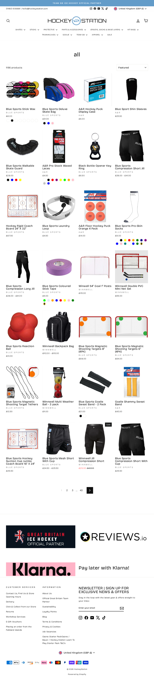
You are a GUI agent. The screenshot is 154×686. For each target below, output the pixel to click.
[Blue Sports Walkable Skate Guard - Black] (8, 179)
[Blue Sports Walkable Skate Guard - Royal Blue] (12, 179)
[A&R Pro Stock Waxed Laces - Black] (48, 179)
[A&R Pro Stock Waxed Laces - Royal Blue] (48, 183)
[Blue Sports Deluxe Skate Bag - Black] (44, 123)
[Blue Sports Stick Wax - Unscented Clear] (8, 120)
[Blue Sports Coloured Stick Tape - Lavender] (48, 300)
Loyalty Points (49, 611)
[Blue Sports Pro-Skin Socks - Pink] (121, 243)
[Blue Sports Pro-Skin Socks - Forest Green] (137, 243)
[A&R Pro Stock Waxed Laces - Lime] (64, 179)
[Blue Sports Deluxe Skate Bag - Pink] (52, 123)
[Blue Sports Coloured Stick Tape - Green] (72, 300)
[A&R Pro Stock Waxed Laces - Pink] (72, 179)
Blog (44, 616)
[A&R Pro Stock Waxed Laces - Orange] (68, 179)
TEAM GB (81, 35)
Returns (10, 611)
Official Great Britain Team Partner (55, 600)
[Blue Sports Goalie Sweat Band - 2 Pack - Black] (80, 416)
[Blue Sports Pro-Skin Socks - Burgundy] (129, 243)
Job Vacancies (49, 631)
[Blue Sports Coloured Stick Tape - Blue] (56, 300)
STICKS (33, 30)
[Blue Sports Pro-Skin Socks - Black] (121, 240)
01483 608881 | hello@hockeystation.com (27, 8)
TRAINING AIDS (49, 35)
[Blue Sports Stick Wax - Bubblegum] (32, 120)
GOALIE (66, 35)
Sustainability (49, 606)
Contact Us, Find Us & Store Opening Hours (20, 595)
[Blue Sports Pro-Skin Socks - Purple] (145, 240)
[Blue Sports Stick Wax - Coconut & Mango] (24, 120)
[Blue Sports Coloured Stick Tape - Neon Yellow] (64, 300)
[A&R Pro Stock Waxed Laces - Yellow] (60, 179)
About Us (47, 593)
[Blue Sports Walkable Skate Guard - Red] (16, 179)
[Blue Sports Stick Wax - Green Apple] (28, 120)
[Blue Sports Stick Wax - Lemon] (36, 120)
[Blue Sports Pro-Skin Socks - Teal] (125, 243)
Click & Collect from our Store (21, 606)
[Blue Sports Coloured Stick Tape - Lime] (44, 300)
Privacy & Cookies (51, 626)
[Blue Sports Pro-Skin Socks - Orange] (133, 240)
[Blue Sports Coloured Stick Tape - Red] (60, 300)
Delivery (10, 601)
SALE (109, 35)
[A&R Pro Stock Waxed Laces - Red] (52, 179)
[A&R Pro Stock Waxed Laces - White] (44, 179)
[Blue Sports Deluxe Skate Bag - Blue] (48, 123)
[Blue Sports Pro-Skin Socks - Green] (137, 240)
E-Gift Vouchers (14, 621)
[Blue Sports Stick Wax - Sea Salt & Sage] (16, 120)
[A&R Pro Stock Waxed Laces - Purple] (56, 179)
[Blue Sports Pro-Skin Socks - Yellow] (125, 240)
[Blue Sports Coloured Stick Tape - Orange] (52, 300)
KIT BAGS (132, 30)
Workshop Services (15, 616)
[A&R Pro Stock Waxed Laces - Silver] (44, 183)
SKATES (19, 30)
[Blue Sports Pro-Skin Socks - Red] (129, 240)
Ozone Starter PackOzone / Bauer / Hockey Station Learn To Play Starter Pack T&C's (58, 639)
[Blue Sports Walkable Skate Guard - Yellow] (20, 179)
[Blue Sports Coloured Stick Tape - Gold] (44, 303)
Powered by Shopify (77, 674)
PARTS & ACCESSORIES (73, 30)
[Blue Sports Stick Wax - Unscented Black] (12, 120)
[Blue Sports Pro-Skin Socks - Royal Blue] (117, 243)
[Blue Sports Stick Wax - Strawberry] (20, 120)
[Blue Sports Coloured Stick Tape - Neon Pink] (68, 300)
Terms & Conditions (52, 621)
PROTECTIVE (49, 30)
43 (81, 490)
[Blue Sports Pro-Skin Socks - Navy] (141, 240)
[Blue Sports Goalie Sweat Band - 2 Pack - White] (84, 416)
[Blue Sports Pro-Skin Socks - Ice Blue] (133, 243)
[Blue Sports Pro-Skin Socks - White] (117, 240)
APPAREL (96, 35)
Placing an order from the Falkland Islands (19, 628)
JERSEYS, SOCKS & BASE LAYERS (105, 30)
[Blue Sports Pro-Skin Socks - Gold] (141, 243)
